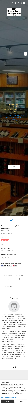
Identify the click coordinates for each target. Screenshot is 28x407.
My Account (19, 275)
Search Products (8, 275)
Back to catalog (5, 230)
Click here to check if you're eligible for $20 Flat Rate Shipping (14, 117)
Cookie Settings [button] (14, 405)
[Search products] (25, 54)
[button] (6, 257)
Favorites (19, 281)
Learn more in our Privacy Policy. (9, 397)
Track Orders (8, 281)
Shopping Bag (8, 286)
